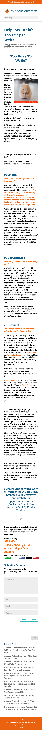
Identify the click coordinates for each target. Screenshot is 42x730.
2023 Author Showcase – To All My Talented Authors (19, 696)
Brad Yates (31, 352)
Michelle (9, 44)
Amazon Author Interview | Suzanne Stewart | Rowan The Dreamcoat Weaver (19, 675)
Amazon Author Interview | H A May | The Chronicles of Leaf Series (20, 702)
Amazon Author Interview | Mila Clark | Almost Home (20, 657)
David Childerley (13, 355)
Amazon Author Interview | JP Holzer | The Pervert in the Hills (20, 690)
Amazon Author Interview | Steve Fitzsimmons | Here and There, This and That (19, 683)
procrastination (27, 44)
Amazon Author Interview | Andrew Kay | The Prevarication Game (19, 668)
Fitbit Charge (27, 385)
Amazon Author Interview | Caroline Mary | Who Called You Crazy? (19, 662)
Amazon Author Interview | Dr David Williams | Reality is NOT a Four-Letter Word (20, 650)
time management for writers (22, 46)
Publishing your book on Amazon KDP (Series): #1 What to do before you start (20, 708)
